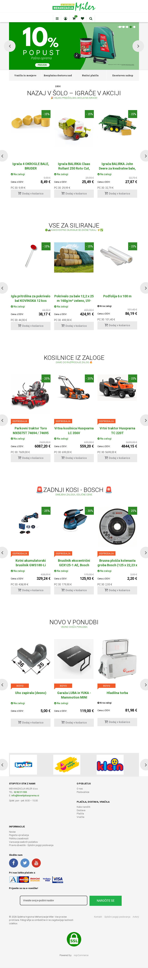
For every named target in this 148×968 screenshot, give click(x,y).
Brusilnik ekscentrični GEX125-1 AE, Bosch (74, 563)
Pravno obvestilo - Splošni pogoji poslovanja (31, 845)
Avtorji (136, 916)
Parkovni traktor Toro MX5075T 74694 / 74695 (31, 430)
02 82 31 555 (20, 792)
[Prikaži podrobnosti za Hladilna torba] (74, 659)
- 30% (89, 511)
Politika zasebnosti (19, 838)
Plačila (80, 813)
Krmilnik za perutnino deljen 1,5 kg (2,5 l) (117, 695)
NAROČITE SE (105, 900)
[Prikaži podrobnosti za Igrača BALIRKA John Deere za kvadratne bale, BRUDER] (117, 123)
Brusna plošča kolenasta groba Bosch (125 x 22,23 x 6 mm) (117, 565)
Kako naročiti (83, 807)
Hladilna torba (74, 693)
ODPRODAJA (19, 421)
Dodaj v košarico (32, 193)
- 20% (46, 378)
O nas (80, 788)
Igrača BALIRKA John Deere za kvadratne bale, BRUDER (117, 168)
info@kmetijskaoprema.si (25, 795)
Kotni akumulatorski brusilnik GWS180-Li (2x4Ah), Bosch (31, 565)
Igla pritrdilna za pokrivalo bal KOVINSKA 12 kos (30, 298)
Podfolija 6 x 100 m (117, 296)
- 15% (46, 114)
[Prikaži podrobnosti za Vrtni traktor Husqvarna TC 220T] (117, 387)
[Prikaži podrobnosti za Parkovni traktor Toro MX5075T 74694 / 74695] (31, 394)
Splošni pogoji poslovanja (117, 916)
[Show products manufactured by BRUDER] (23, 765)
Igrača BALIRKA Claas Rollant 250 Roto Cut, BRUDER (74, 168)
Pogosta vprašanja (19, 835)
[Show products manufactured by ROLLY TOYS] (66, 765)
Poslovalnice (83, 792)
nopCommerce (81, 955)
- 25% (46, 511)
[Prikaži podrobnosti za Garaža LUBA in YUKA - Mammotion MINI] (31, 659)
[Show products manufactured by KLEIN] (110, 765)
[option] (30, 155)
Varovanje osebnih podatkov (23, 842)
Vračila (80, 817)
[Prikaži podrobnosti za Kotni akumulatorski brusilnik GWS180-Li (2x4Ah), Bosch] (31, 522)
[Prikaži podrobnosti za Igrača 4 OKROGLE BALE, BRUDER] (31, 121)
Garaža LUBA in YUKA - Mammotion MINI (31, 695)
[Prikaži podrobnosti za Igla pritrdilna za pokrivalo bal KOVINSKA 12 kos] (31, 255)
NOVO (19, 685)
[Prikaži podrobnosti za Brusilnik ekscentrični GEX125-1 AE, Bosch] (74, 521)
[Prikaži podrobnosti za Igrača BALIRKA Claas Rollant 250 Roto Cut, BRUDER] (74, 128)
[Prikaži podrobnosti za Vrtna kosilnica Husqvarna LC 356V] (74, 387)
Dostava (81, 810)
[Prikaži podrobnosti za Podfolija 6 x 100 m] (117, 255)
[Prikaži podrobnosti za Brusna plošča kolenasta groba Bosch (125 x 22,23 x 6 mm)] (117, 526)
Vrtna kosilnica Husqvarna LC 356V (74, 430)
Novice (12, 831)
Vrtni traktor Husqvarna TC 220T (117, 430)
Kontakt (98, 916)
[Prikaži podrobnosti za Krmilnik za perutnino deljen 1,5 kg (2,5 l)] (117, 659)
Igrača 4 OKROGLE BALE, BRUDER (30, 166)
